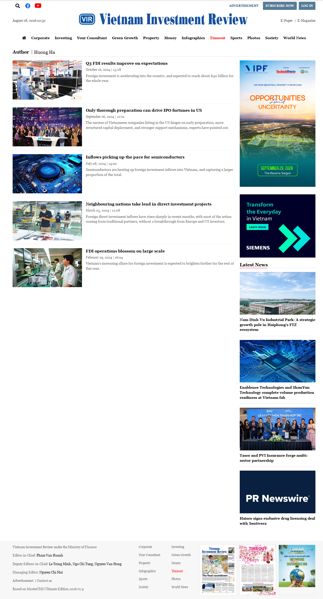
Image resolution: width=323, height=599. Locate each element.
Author (21, 52)
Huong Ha (44, 52)
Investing (63, 38)
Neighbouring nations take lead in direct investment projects (148, 204)
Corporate (40, 38)
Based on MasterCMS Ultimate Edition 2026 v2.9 (48, 588)
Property (151, 38)
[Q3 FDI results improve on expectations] (47, 80)
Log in (307, 6)
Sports (236, 38)
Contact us (44, 580)
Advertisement (243, 6)
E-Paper (286, 20)
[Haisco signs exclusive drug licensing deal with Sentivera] (277, 492)
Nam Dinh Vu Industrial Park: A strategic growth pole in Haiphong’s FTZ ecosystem (277, 324)
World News (294, 38)
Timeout (217, 38)
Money (170, 38)
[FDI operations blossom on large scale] (47, 267)
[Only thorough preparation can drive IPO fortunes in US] (47, 127)
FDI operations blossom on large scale (125, 251)
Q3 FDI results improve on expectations (127, 63)
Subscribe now (279, 6)
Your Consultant (92, 38)
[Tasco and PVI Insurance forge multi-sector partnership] (277, 429)
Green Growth (125, 38)
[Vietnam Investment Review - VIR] (164, 32)
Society (271, 38)
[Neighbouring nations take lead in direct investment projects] (47, 220)
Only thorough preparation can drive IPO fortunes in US (144, 110)
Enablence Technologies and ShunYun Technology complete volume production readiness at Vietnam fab (277, 392)
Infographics (193, 38)
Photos (253, 38)
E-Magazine (306, 20)
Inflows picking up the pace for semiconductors (135, 157)
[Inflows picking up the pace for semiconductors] (47, 173)
